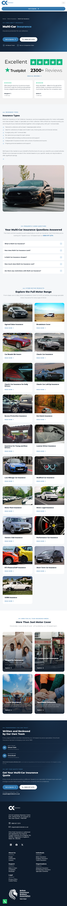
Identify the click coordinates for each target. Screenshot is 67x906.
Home (4, 18)
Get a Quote (9, 39)
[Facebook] (16, 845)
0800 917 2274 (30, 39)
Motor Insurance (12, 18)
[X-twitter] (22, 845)
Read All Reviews (33, 76)
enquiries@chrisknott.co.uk (11, 794)
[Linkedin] (11, 845)
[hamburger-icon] (63, 3)
